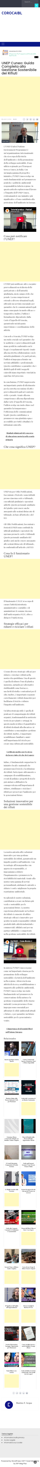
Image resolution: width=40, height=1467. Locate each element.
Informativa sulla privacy (14, 1437)
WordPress (16, 1461)
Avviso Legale (9, 1440)
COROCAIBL (12, 12)
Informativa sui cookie (13, 1442)
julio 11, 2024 (7, 119)
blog (15, 119)
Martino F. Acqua (24, 1403)
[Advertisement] (20, 30)
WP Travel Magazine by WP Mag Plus (26, 1462)
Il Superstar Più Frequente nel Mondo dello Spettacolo (22, 55)
